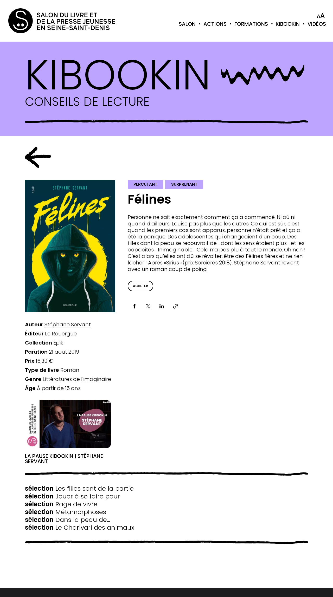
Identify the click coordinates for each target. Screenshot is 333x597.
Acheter (140, 286)
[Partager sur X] (148, 306)
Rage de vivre (61, 504)
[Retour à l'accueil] (29, 20)
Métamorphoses (65, 512)
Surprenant (184, 184)
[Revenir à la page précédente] (38, 157)
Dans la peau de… (67, 520)
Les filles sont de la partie (79, 488)
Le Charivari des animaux (79, 527)
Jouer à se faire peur (72, 496)
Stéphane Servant (67, 324)
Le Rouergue (61, 333)
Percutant (145, 184)
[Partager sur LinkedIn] (162, 306)
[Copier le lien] (175, 306)
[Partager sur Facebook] (135, 306)
